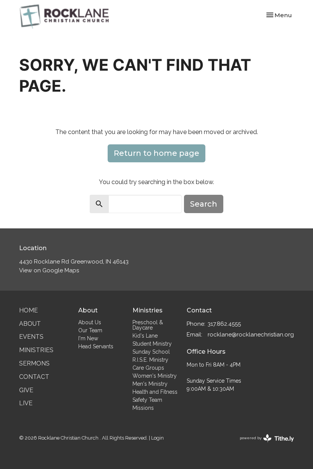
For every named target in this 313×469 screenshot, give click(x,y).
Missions (143, 408)
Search (203, 204)
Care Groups (148, 368)
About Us (89, 322)
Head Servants (95, 346)
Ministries (36, 350)
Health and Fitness (154, 392)
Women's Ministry (154, 376)
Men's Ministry (150, 384)
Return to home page (156, 153)
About (30, 323)
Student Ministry (152, 344)
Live (25, 403)
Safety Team (147, 400)
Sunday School (151, 352)
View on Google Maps (49, 270)
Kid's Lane (145, 336)
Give (26, 390)
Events (31, 336)
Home (28, 310)
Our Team (90, 330)
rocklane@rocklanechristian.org (251, 334)
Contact (34, 376)
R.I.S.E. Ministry (150, 360)
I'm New (88, 338)
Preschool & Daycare (147, 325)
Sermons (34, 363)
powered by (263, 444)
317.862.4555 (224, 323)
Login (157, 438)
